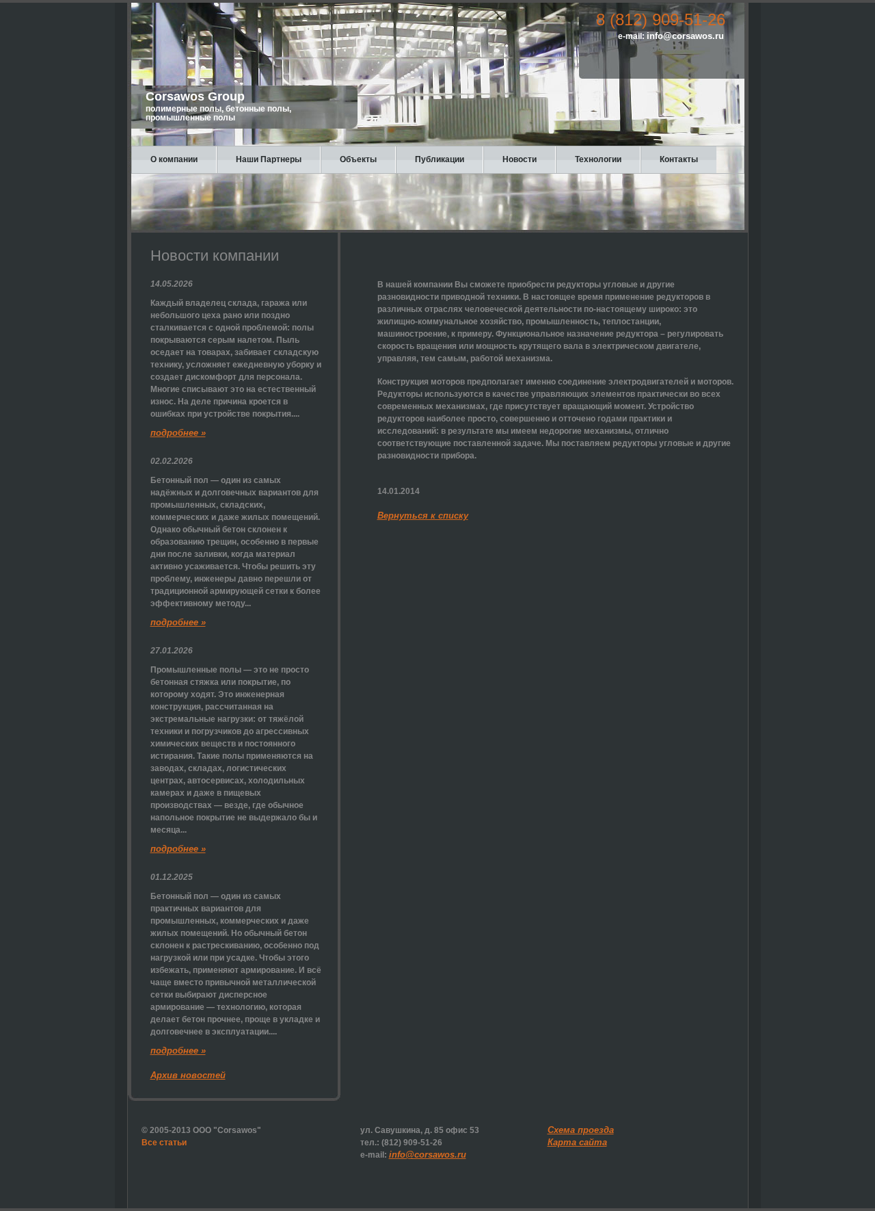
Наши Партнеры (268, 159)
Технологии (598, 159)
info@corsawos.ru (685, 36)
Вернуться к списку (422, 515)
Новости (519, 159)
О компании (174, 159)
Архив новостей (188, 1075)
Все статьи (164, 1142)
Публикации (439, 159)
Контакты (679, 159)
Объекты (358, 159)
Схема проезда (581, 1130)
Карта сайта (577, 1142)
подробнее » (178, 433)
